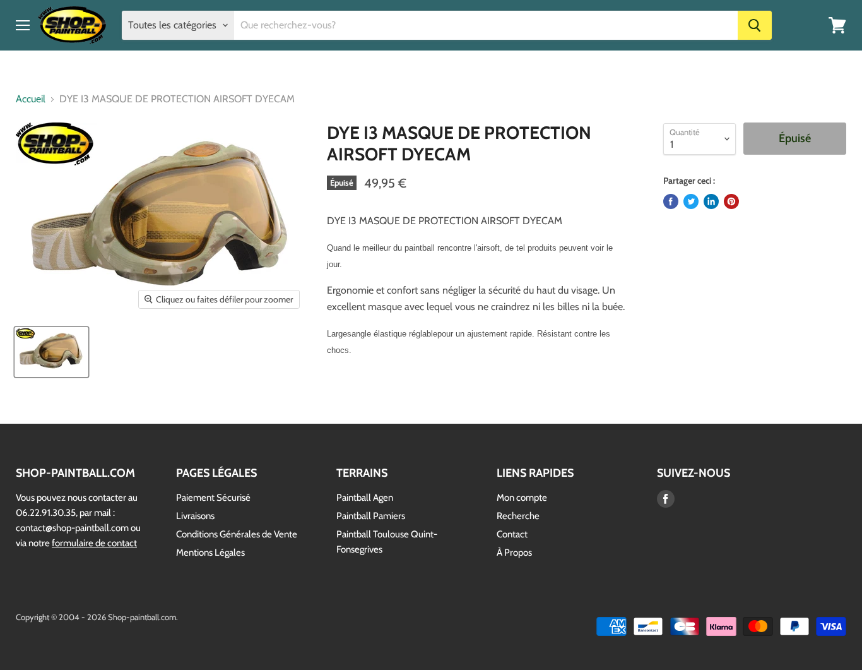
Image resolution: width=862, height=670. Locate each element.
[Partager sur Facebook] (670, 201)
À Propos (514, 552)
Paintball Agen (364, 497)
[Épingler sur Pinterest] (731, 201)
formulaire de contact (94, 543)
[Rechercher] (755, 25)
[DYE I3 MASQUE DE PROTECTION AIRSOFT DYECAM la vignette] (51, 352)
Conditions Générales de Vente (236, 534)
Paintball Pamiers (370, 516)
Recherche (518, 516)
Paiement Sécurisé (213, 497)
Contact (512, 534)
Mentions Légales (210, 552)
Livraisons (195, 516)
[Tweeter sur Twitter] (691, 201)
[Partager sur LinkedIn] (711, 201)
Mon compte (522, 497)
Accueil (30, 99)
